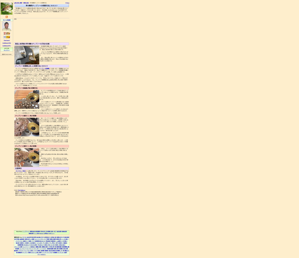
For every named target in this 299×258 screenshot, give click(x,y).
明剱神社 (53, 241)
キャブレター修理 (62, 252)
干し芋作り (52, 243)
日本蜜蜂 (48, 231)
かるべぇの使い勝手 (36, 252)
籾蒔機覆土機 (65, 247)
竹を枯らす (41, 245)
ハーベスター (43, 248)
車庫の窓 (58, 239)
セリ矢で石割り (55, 245)
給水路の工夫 (40, 237)
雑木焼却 (66, 237)
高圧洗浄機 (52, 250)
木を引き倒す (33, 245)
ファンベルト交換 (28, 250)
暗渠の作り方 (60, 237)
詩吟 (52, 231)
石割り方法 (47, 245)
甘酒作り (27, 243)
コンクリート (26, 247)
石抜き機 (65, 248)
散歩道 (17, 243)
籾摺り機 (56, 248)
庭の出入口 (42, 241)
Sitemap (41, 233)
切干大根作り (59, 243)
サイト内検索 (6, 20)
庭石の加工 (62, 245)
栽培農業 (37, 231)
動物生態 (31, 233)
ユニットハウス (39, 239)
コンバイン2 (29, 248)
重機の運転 (39, 247)
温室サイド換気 (27, 241)
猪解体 (65, 243)
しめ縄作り (59, 241)
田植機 (17, 248)
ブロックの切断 (18, 247)
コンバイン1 (22, 248)
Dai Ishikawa (21, 190)
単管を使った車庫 (29, 239)
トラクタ (20, 250)
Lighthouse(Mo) (6, 43)
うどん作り (40, 243)
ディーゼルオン (42, 254)
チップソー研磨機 (44, 68)
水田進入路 (53, 237)
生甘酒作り (33, 243)
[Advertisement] (41, 31)
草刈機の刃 (66, 250)
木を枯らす (27, 245)
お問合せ (46, 233)
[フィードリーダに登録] (6, 18)
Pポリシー (52, 233)
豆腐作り (22, 243)
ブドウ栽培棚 (35, 241)
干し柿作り (46, 243)
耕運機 (42, 250)
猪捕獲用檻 (20, 245)
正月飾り (65, 241)
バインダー (36, 248)
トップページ (26, 231)
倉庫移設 (22, 239)
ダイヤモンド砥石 (21, 171)
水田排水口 (47, 237)
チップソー (7, 50)
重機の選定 (45, 247)
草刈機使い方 (58, 250)
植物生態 (64, 231)
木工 (55, 231)
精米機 (16, 250)
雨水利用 (33, 237)
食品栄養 (59, 231)
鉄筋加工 (33, 247)
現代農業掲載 (58, 247)
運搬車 (46, 250)
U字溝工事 (51, 247)
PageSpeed (7, 40)
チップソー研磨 (27, 252)
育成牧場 (48, 241)
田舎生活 (43, 231)
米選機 (60, 248)
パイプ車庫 (46, 239)
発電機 (55, 252)
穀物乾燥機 (50, 248)
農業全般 (32, 231)
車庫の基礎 (53, 239)
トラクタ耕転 (36, 250)
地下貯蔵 (16, 239)
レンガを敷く (65, 239)
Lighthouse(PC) (6, 45)
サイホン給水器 (27, 237)
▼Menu (67, 2)
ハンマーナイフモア (47, 252)
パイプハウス (19, 241)
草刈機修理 (19, 252)
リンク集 (36, 233)
